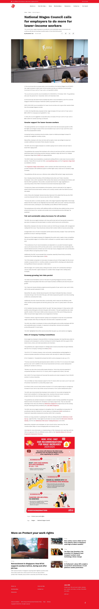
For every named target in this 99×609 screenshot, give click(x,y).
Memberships (14, 589)
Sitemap (49, 601)
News (29, 12)
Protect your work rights (37, 516)
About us (13, 586)
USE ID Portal (85, 1)
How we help (41, 586)
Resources (14, 592)
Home (25, 12)
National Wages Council (43, 520)
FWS (46, 256)
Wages (33, 520)
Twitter (66, 33)
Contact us (40, 589)
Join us (66, 594)
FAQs (44, 601)
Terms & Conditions (15, 601)
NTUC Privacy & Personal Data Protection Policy (31, 601)
